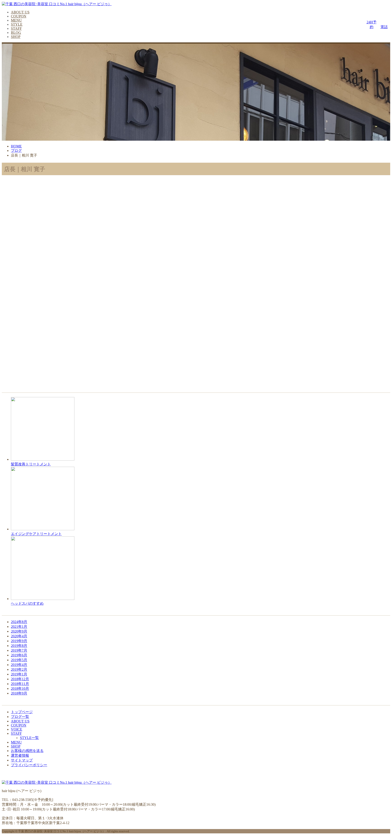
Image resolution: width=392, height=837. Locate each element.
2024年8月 (19, 622)
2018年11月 (20, 684)
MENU (16, 20)
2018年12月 (20, 679)
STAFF (16, 28)
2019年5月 (19, 660)
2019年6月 (19, 655)
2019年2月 (19, 669)
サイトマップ (22, 760)
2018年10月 (20, 688)
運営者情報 (20, 755)
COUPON (18, 16)
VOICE (16, 729)
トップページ (22, 712)
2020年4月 (19, 636)
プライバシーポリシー (29, 765)
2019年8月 (19, 646)
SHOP (15, 37)
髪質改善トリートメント (31, 463)
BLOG (16, 32)
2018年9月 (19, 693)
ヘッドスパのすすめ (27, 603)
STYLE (16, 24)
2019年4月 (19, 665)
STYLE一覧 (29, 738)
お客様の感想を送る (27, 751)
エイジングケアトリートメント (36, 533)
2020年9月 (19, 631)
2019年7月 (19, 650)
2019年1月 (19, 674)
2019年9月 (19, 641)
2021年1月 (19, 626)
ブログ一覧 (20, 717)
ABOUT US (20, 12)
